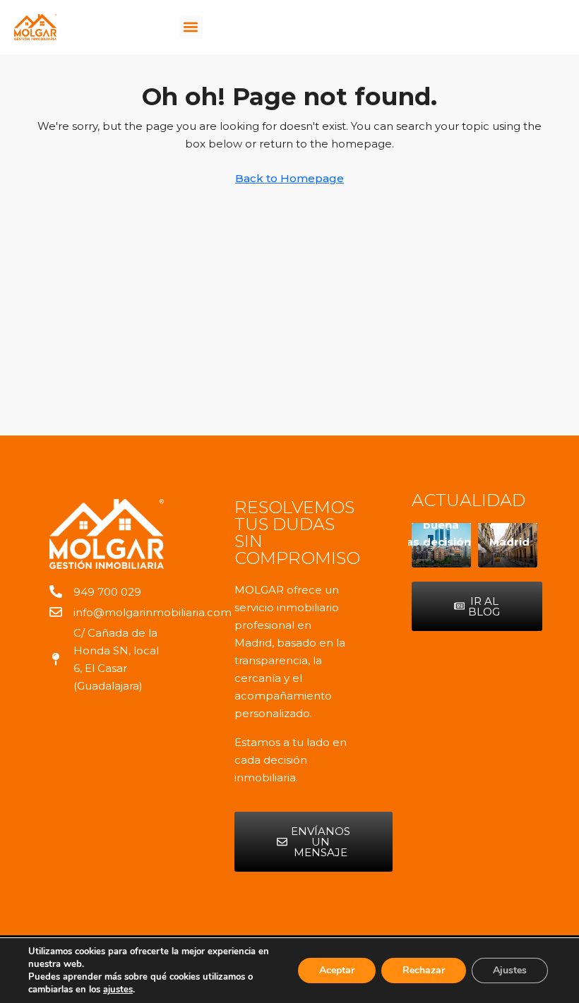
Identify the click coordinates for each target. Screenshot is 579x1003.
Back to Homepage (289, 178)
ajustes (118, 989)
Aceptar (336, 970)
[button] (191, 27)
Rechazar (423, 970)
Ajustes (510, 970)
